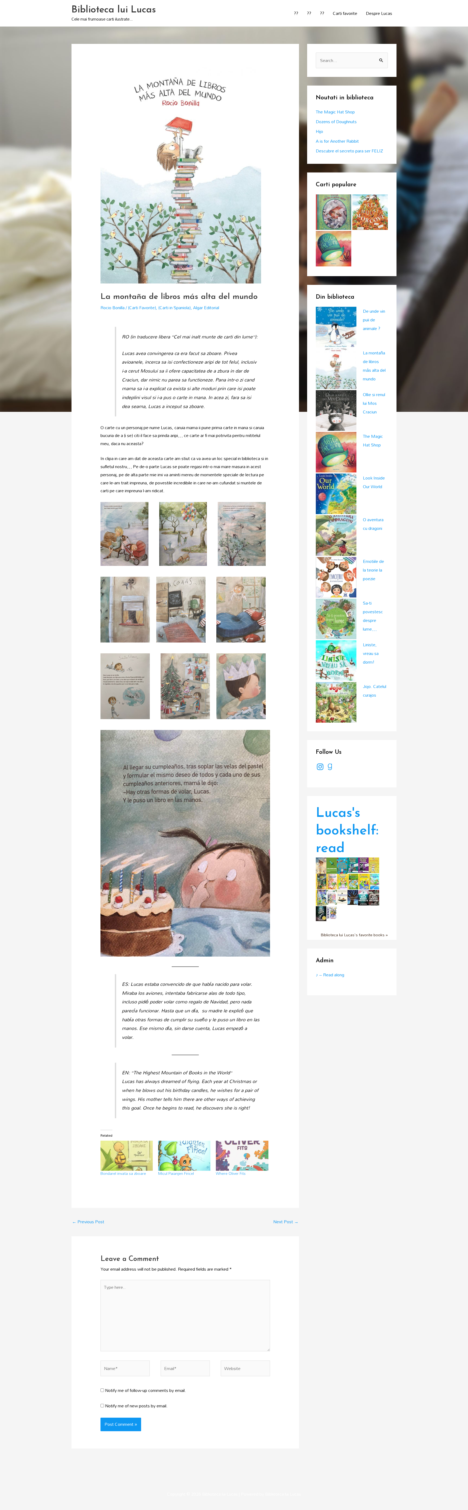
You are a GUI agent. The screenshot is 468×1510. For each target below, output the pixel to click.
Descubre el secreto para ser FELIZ (349, 150)
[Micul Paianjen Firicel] (184, 1155)
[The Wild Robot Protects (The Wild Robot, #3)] (363, 897)
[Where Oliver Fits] (242, 1155)
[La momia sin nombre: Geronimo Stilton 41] (321, 881)
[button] (124, 534)
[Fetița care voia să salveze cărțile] (333, 212)
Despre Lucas (379, 13)
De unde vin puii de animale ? (374, 320)
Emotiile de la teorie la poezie (373, 570)
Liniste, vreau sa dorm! (371, 653)
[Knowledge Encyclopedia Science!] (331, 912)
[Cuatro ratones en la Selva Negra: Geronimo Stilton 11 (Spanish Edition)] (352, 881)
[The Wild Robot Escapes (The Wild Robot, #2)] (374, 897)
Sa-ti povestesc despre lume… (373, 616)
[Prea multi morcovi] (370, 212)
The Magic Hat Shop (335, 111)
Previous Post (88, 1221)
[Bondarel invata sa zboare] (126, 1155)
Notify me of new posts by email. (136, 1405)
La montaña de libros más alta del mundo (374, 365)
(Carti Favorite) (142, 307)
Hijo (319, 131)
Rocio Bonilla (112, 307)
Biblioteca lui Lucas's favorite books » (354, 935)
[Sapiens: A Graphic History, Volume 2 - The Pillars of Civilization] (342, 896)
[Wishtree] (352, 896)
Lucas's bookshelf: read (347, 831)
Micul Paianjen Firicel (176, 1173)
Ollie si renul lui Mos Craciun (374, 403)
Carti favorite (345, 13)
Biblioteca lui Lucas (114, 10)
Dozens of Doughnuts (336, 121)
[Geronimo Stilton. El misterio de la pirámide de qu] (374, 864)
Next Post (285, 1221)
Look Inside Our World (374, 482)
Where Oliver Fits (231, 1173)
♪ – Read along (330, 974)
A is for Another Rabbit (337, 141)
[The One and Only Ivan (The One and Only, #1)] (321, 913)
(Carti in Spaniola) (174, 307)
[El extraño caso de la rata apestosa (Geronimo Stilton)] (321, 897)
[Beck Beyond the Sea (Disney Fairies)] (331, 896)
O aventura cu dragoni (373, 524)
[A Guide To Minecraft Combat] (331, 865)
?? (296, 13)
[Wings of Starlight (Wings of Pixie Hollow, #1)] (321, 865)
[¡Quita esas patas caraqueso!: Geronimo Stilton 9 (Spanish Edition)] (342, 881)
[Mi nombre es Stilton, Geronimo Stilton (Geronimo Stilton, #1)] (331, 881)
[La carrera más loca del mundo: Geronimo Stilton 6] (374, 881)
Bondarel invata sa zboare (123, 1173)
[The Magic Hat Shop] (333, 248)
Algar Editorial (206, 307)
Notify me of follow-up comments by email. (145, 1390)
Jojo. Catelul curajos (374, 690)
